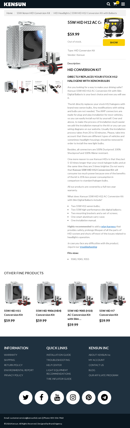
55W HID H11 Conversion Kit (13, 312)
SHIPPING (9, 359)
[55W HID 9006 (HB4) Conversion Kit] (49, 293)
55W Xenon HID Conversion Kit (33, 13)
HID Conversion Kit (84, 50)
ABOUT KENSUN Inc (100, 354)
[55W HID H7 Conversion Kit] (112, 293)
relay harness (108, 226)
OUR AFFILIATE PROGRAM (103, 375)
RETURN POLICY (13, 365)
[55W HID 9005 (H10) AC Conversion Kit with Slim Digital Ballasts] (81, 293)
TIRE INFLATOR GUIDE (59, 378)
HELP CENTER (54, 365)
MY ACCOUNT (97, 359)
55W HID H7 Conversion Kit (108, 312)
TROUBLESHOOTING (58, 359)
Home (10, 13)
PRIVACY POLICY (13, 375)
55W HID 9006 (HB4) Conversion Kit (48, 312)
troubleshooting (88, 246)
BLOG (92, 370)
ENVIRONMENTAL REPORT (19, 370)
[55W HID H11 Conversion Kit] (17, 293)
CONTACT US (96, 365)
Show (114, 42)
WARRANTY (10, 354)
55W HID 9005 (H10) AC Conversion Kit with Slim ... (80, 314)
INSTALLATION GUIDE (58, 354)
